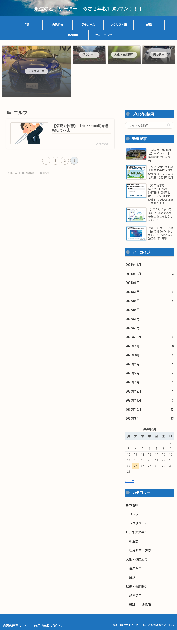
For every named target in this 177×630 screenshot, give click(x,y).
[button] (169, 125)
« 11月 (129, 481)
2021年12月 (150, 336)
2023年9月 (150, 300)
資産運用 (135, 568)
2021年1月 (150, 382)
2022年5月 (150, 309)
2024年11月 (150, 264)
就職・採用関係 (136, 586)
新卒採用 (135, 595)
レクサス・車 (138, 523)
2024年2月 (150, 291)
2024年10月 (150, 273)
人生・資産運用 (136, 559)
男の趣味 (132, 505)
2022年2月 (150, 319)
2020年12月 (150, 391)
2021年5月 (150, 364)
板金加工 (135, 541)
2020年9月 (150, 418)
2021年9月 (150, 346)
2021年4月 (150, 373)
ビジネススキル (136, 532)
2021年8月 (150, 355)
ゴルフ (133, 514)
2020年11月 (150, 400)
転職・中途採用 (140, 604)
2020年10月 (150, 409)
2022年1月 (150, 328)
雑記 (132, 577)
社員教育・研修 (140, 550)
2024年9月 (150, 282)
